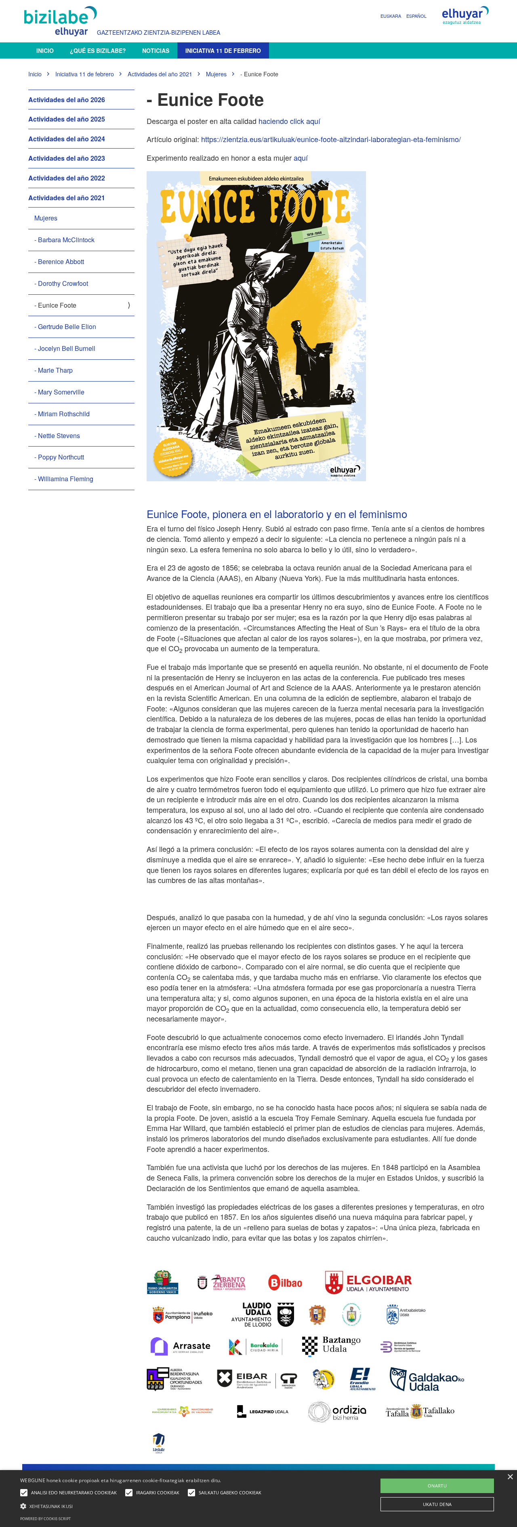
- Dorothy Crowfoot (61, 283)
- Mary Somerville (59, 391)
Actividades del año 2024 (66, 138)
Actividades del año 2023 (66, 158)
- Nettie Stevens (57, 435)
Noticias (155, 50)
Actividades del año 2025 (66, 119)
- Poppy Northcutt (59, 456)
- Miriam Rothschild (62, 413)
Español (416, 16)
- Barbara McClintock (64, 239)
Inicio (45, 50)
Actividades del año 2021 (160, 73)
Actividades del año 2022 (66, 177)
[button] (142, 1506)
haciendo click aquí (289, 120)
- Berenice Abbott (59, 261)
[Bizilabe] (62, 21)
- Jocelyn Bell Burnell (64, 348)
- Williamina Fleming (63, 478)
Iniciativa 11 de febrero (223, 50)
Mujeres (216, 73)
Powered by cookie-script (45, 1518)
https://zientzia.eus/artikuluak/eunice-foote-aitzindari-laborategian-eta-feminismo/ (331, 139)
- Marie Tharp (53, 370)
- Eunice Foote (55, 305)
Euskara (390, 16)
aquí (301, 157)
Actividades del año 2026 (66, 99)
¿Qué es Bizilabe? (98, 50)
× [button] (510, 1477)
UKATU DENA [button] (437, 1504)
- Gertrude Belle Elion (65, 326)
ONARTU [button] (437, 1486)
